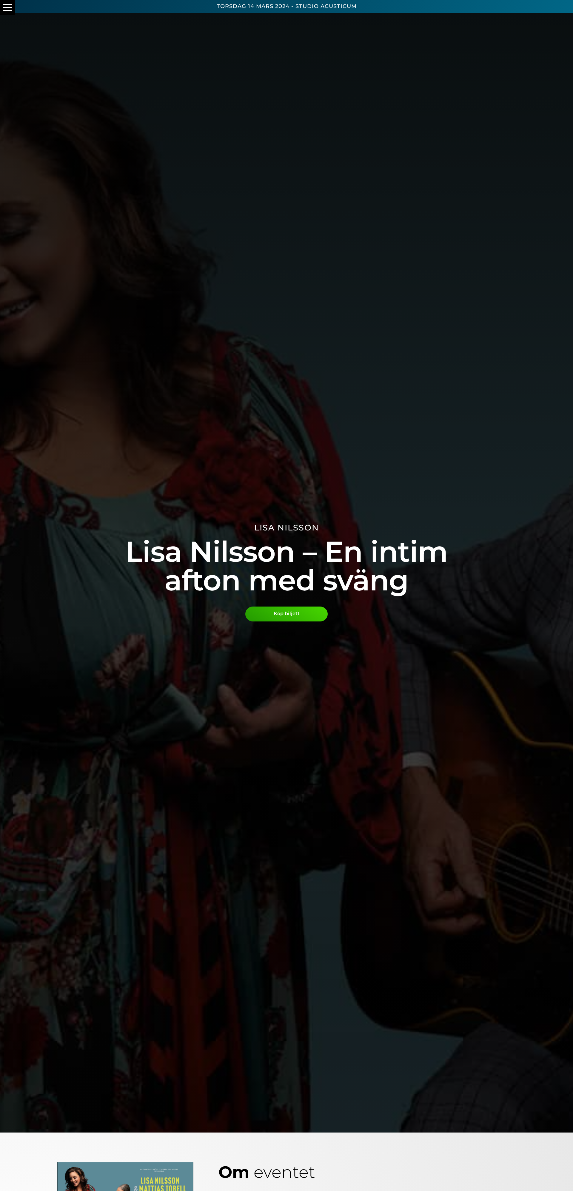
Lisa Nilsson (286, 528)
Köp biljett (287, 613)
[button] (7, 7)
